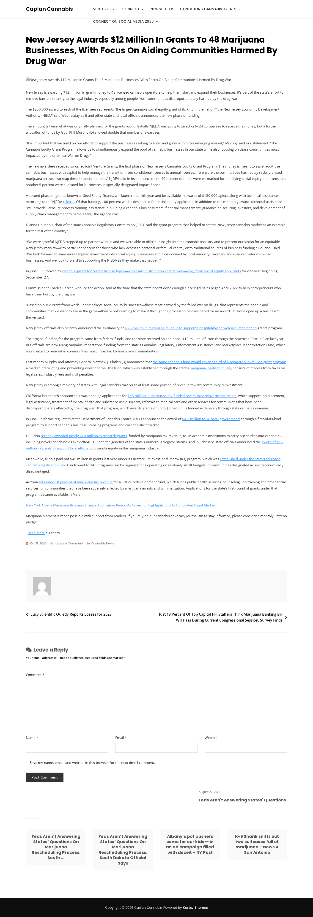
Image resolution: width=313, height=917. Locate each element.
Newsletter (162, 9)
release (68, 201)
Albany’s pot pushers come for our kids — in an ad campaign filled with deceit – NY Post (190, 844)
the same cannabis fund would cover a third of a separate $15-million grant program (219, 362)
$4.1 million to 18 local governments (211, 419)
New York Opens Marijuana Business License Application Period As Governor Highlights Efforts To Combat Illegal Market (120, 505)
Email (121, 737)
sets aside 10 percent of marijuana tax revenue (76, 482)
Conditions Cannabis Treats (208, 9)
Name (32, 737)
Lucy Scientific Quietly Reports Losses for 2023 (71, 614)
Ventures (102, 9)
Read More (36, 532)
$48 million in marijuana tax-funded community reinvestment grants (182, 395)
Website (211, 737)
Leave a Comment (69, 543)
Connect (131, 9)
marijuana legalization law (210, 368)
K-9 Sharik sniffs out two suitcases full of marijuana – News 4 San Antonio (257, 844)
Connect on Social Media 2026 (123, 21)
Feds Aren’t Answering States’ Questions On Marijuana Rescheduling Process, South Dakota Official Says (123, 849)
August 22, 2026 (196, 792)
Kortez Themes (195, 907)
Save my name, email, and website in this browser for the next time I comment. (92, 762)
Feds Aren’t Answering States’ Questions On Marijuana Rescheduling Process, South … (56, 847)
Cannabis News (102, 543)
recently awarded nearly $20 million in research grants (84, 435)
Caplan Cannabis (49, 9)
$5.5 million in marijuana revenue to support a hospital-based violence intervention (191, 328)
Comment (35, 674)
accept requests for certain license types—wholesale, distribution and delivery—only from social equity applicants (151, 271)
